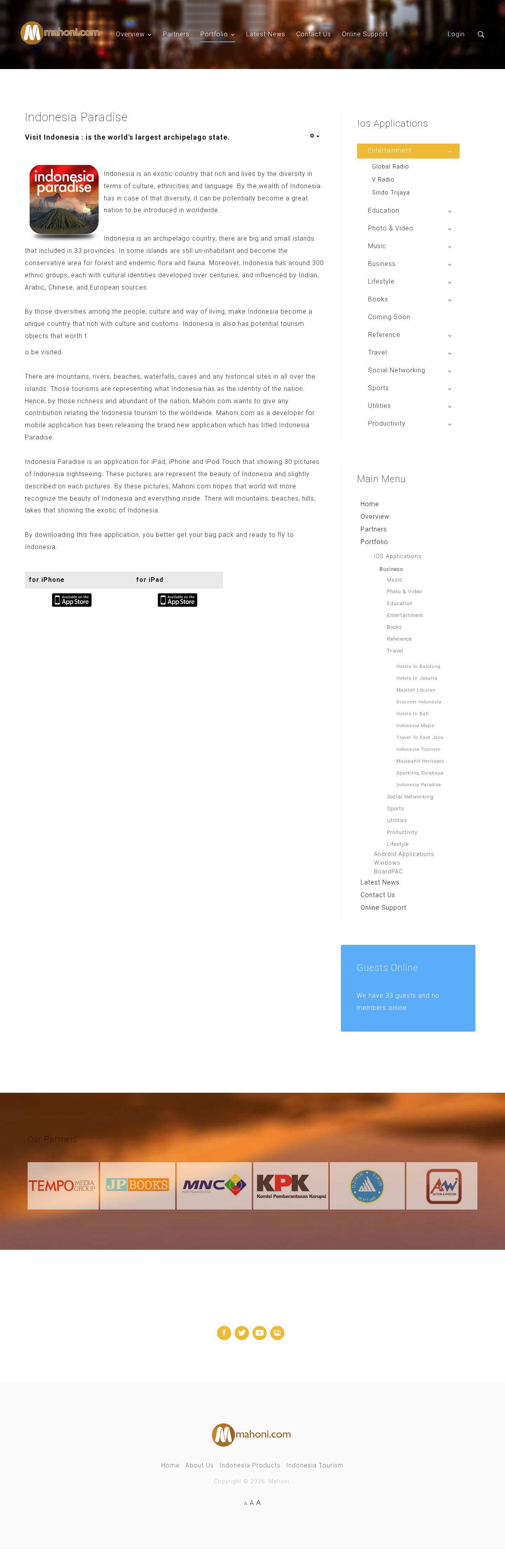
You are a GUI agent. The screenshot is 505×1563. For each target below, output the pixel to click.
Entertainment (405, 615)
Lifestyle (398, 844)
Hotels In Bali (413, 713)
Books (394, 627)
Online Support (365, 34)
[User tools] (314, 136)
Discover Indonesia (419, 702)
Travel (395, 651)
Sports (395, 808)
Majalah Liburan (416, 690)
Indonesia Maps (415, 725)
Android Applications (404, 854)
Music (394, 580)
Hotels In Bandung (419, 666)
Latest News (265, 34)
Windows (387, 863)
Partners (176, 34)
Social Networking (410, 797)
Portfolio (214, 34)
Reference (399, 639)
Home (370, 504)
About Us (199, 1465)
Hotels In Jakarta (417, 678)
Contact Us (313, 34)
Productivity (402, 832)
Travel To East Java (420, 737)
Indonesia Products (250, 1465)
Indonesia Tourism (419, 749)
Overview (130, 34)
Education (400, 603)
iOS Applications (398, 556)
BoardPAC (388, 872)
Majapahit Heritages (420, 761)
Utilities (397, 820)
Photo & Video (404, 592)
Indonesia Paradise (419, 784)
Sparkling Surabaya (420, 773)
